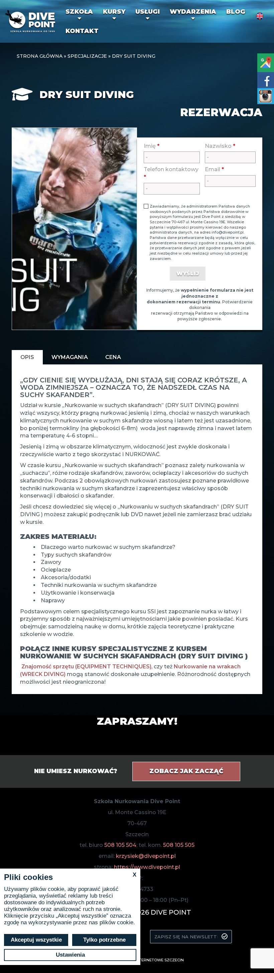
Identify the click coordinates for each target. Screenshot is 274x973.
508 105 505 (178, 845)
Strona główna (39, 56)
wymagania (69, 357)
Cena (113, 357)
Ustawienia (70, 955)
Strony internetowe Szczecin (151, 960)
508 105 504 (120, 845)
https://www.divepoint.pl (147, 867)
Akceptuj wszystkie (36, 940)
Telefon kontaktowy (171, 173)
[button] (79, 14)
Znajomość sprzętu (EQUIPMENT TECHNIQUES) (86, 666)
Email (214, 169)
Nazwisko (220, 146)
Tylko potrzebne (104, 940)
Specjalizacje (87, 56)
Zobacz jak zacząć (186, 771)
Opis (27, 357)
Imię (151, 146)
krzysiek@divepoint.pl (146, 856)
